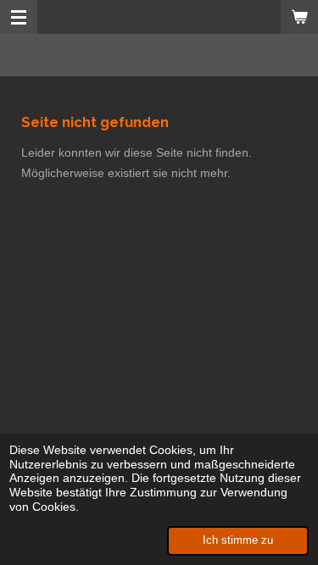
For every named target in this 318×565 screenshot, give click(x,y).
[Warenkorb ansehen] (299, 17)
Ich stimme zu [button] (238, 540)
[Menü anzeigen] (18, 17)
